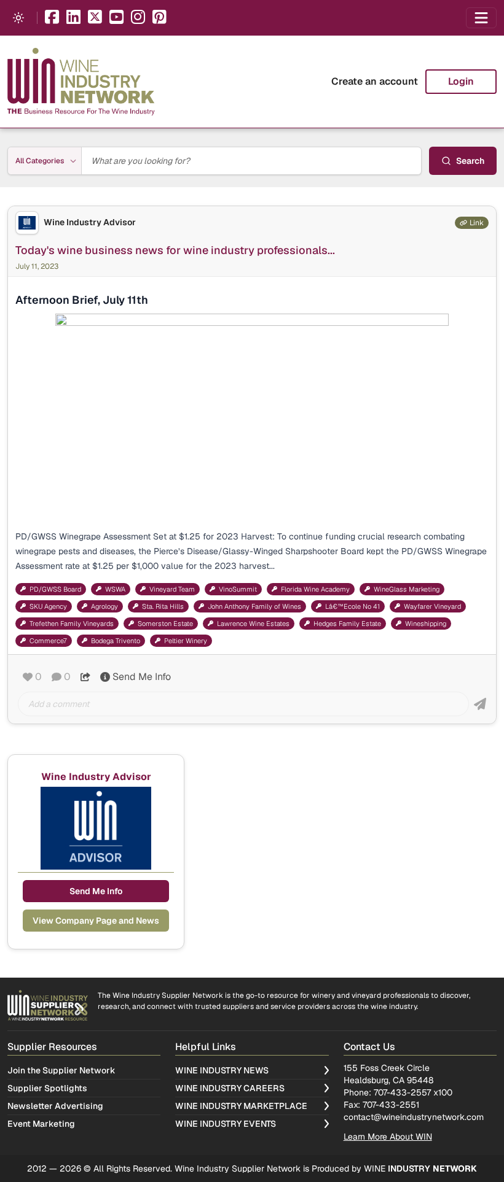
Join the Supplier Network (61, 1070)
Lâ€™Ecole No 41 (352, 606)
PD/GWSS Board (55, 589)
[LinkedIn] (73, 18)
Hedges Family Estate (347, 623)
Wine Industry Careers (230, 1088)
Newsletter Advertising (55, 1105)
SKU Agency (48, 606)
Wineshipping (425, 623)
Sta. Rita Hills (163, 606)
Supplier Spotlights (47, 1088)
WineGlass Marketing (406, 589)
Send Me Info (141, 676)
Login (461, 81)
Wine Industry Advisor (90, 222)
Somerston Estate (165, 623)
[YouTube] (116, 18)
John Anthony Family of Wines (254, 606)
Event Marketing (41, 1123)
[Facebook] (52, 18)
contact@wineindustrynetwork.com (414, 1116)
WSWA (115, 589)
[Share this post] (85, 677)
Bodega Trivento (115, 640)
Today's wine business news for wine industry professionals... (175, 250)
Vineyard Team (172, 589)
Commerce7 (48, 640)
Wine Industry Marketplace (241, 1105)
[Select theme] (18, 18)
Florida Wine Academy (315, 589)
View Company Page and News (96, 920)
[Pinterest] (159, 18)
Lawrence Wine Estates (253, 623)
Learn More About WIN (388, 1136)
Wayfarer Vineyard (432, 606)
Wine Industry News (222, 1070)
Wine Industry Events (225, 1123)
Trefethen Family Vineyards (72, 623)
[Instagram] (138, 18)
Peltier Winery (185, 640)
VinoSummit (238, 589)
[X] (95, 18)
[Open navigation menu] (481, 17)
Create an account (374, 81)
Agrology (104, 606)
